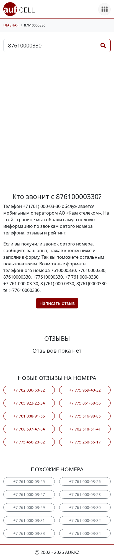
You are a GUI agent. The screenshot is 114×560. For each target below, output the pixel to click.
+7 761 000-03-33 (29, 533)
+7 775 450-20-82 (29, 442)
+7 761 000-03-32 (85, 520)
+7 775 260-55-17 (85, 442)
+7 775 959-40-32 (85, 390)
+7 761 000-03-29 (29, 507)
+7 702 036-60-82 (29, 390)
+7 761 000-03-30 (85, 507)
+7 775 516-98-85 (85, 416)
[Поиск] (103, 45)
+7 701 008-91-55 (29, 416)
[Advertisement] (57, 122)
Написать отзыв (57, 303)
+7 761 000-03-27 (29, 494)
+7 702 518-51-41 (85, 429)
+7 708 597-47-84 (29, 429)
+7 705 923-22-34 (29, 403)
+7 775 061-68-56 (85, 403)
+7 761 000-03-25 (29, 481)
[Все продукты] (104, 9)
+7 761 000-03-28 (85, 494)
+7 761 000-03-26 (85, 481)
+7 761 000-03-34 (85, 533)
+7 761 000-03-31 (29, 520)
